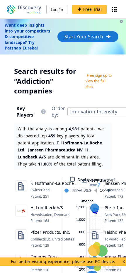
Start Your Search (83, 36)
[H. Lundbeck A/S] (21, 214)
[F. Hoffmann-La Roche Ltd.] (21, 189)
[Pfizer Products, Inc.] (21, 238)
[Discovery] (24, 9)
